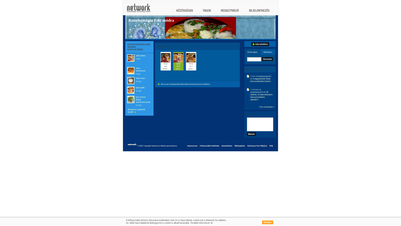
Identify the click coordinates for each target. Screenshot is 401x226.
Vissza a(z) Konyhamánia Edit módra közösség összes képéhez (185, 84)
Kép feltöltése (261, 44)
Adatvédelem (226, 146)
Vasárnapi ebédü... (166, 66)
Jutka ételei (140, 56)
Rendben (268, 222)
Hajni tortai (140, 78)
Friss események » (266, 107)
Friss (202, 36)
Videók (162, 36)
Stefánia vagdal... (191, 66)
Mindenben (267, 52)
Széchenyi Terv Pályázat (257, 146)
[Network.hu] (138, 9)
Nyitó (130, 36)
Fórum (182, 36)
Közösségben (252, 52)
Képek (151, 36)
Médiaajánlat (240, 146)
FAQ (271, 146)
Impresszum (192, 146)
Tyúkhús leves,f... (178, 66)
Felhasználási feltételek (209, 146)
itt (211, 222)
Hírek (172, 36)
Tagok (140, 36)
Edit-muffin (140, 88)
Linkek (193, 36)
